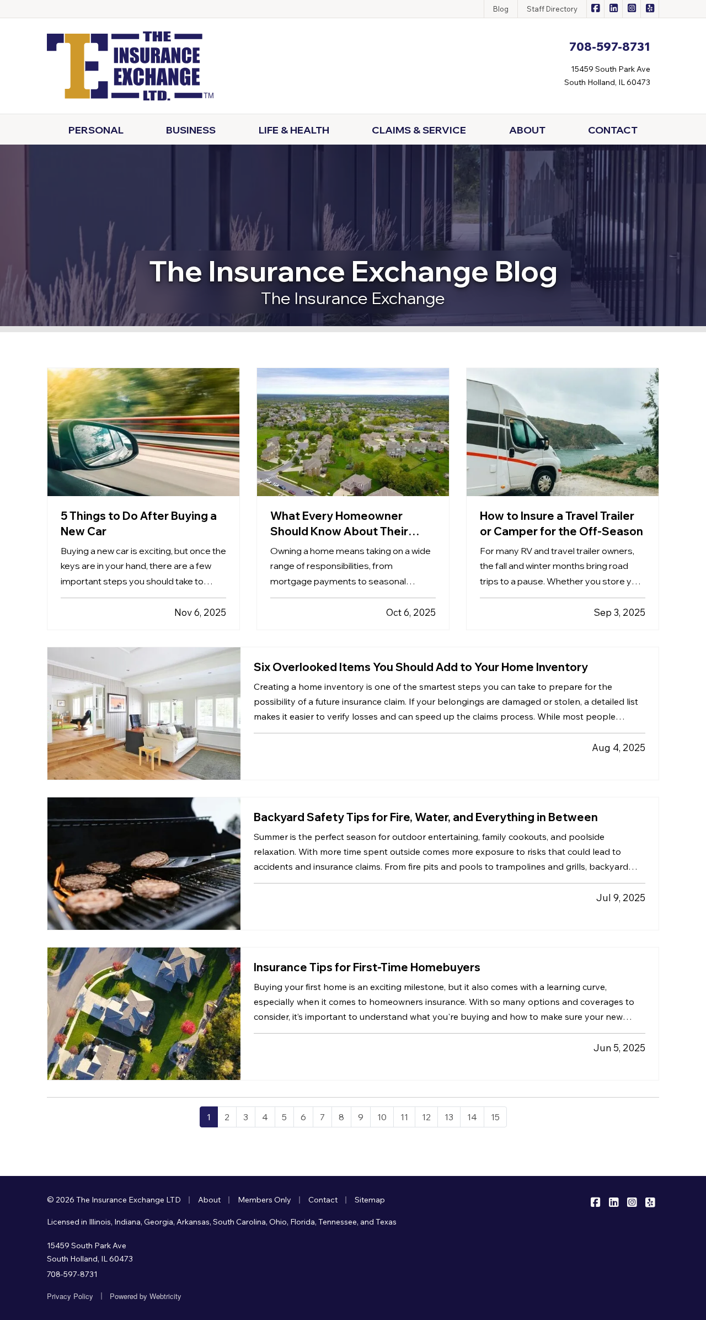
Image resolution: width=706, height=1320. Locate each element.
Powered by (145, 1296)
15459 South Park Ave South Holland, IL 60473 (90, 1252)
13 (449, 1116)
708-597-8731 (72, 1274)
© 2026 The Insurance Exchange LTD (114, 1200)
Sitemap (370, 1200)
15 (495, 1116)
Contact (323, 1200)
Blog (501, 8)
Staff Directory (552, 8)
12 (426, 1116)
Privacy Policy (70, 1296)
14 (472, 1116)
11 (404, 1116)
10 (382, 1116)
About (209, 1200)
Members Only (264, 1200)
